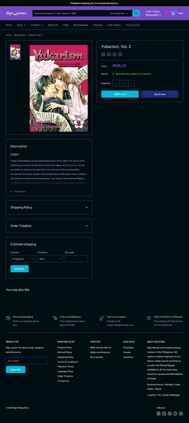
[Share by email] (120, 54)
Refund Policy (65, 352)
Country (14, 252)
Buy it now (159, 94)
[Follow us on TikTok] (181, 414)
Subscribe (15, 369)
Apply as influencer (100, 352)
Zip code (69, 252)
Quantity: (106, 83)
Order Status (114, 24)
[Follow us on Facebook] (159, 414)
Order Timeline (65, 376)
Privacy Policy (65, 347)
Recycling (128, 347)
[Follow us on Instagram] (170, 414)
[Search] (136, 13)
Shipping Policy (65, 357)
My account (152, 14)
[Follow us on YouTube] (175, 414)
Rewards (97, 24)
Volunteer (128, 357)
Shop (19, 24)
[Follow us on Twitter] (164, 414)
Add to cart (120, 94)
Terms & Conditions (68, 361)
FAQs (65, 24)
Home (9, 24)
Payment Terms (66, 366)
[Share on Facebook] (103, 54)
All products (19, 35)
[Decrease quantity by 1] (116, 83)
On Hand (35, 24)
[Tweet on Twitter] (115, 54)
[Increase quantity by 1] (131, 83)
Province (42, 252)
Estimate (19, 268)
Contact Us (63, 380)
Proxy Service (133, 24)
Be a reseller (96, 357)
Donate (127, 352)
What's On (53, 24)
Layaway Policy (65, 371)
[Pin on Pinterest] (109, 54)
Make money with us (100, 347)
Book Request (81, 24)
